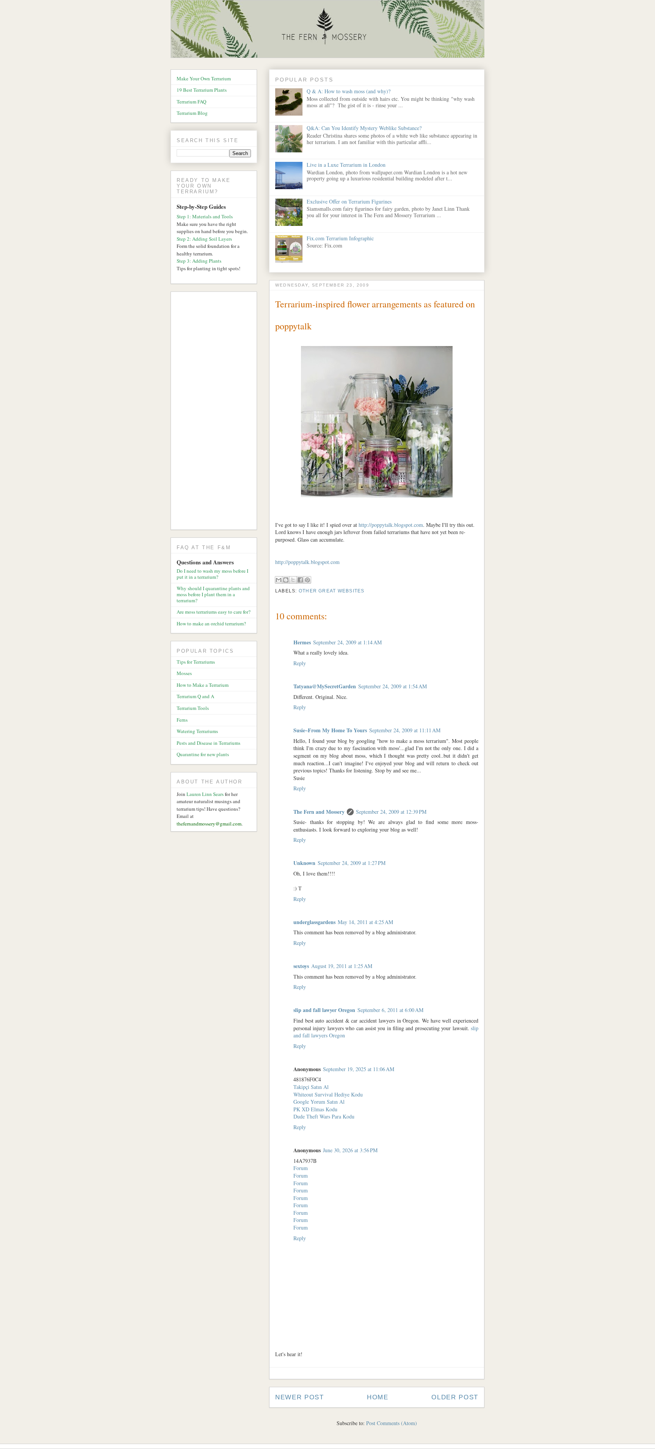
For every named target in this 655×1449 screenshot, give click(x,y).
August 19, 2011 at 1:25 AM (341, 966)
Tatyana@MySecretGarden (324, 686)
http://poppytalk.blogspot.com (391, 524)
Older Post (454, 1397)
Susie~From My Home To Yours (330, 730)
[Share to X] (293, 580)
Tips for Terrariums (196, 661)
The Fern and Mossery (319, 812)
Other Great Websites (332, 591)
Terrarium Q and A (195, 696)
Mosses (184, 673)
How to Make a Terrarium (203, 684)
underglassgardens (314, 922)
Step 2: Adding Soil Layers (204, 238)
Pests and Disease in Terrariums (208, 742)
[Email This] (278, 580)
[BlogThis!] (286, 580)
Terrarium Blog (192, 113)
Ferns (182, 719)
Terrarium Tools (193, 708)
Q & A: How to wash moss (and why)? (348, 91)
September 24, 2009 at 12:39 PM (391, 811)
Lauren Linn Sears (205, 794)
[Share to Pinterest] (307, 580)
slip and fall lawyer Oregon (324, 1010)
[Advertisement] (216, 412)
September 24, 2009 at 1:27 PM (351, 862)
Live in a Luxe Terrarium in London (346, 164)
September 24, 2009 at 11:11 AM (404, 730)
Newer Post (299, 1397)
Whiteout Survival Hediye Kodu (328, 1094)
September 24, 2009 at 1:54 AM (392, 686)
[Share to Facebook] (300, 580)
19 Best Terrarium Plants (202, 89)
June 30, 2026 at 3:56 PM (350, 1150)
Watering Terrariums (197, 731)
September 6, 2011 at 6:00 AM (390, 1010)
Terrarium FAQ (191, 101)
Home (378, 1397)
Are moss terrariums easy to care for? (214, 611)
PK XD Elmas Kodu (315, 1109)
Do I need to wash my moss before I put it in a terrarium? (212, 573)
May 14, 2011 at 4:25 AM (365, 922)
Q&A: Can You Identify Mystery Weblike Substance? (364, 128)
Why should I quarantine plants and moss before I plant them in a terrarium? (213, 594)
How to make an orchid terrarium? (211, 623)
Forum (300, 1168)
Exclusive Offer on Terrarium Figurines (349, 201)
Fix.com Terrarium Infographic (340, 238)
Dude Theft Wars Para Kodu (323, 1116)
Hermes (302, 642)
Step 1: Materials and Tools (205, 216)
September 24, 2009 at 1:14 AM (347, 642)
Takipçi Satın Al (311, 1086)
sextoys (301, 966)
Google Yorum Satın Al (319, 1101)
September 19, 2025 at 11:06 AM (358, 1069)
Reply (299, 663)
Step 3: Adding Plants (199, 260)
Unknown (304, 863)
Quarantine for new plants (203, 754)
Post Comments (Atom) (391, 1423)
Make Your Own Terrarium (204, 78)
